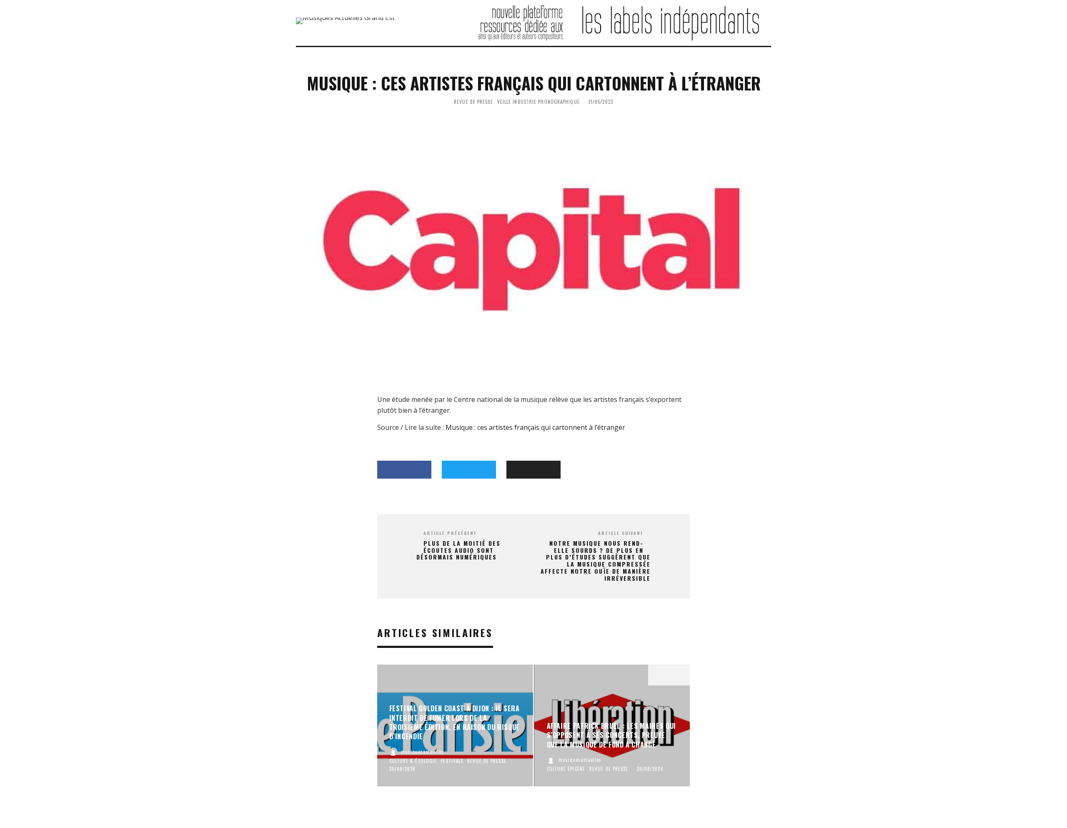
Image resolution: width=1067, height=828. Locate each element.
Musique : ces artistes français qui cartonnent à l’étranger (535, 427)
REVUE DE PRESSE (473, 102)
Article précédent (450, 533)
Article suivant (621, 533)
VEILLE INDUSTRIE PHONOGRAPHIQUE (538, 102)
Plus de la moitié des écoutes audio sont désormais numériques (458, 550)
